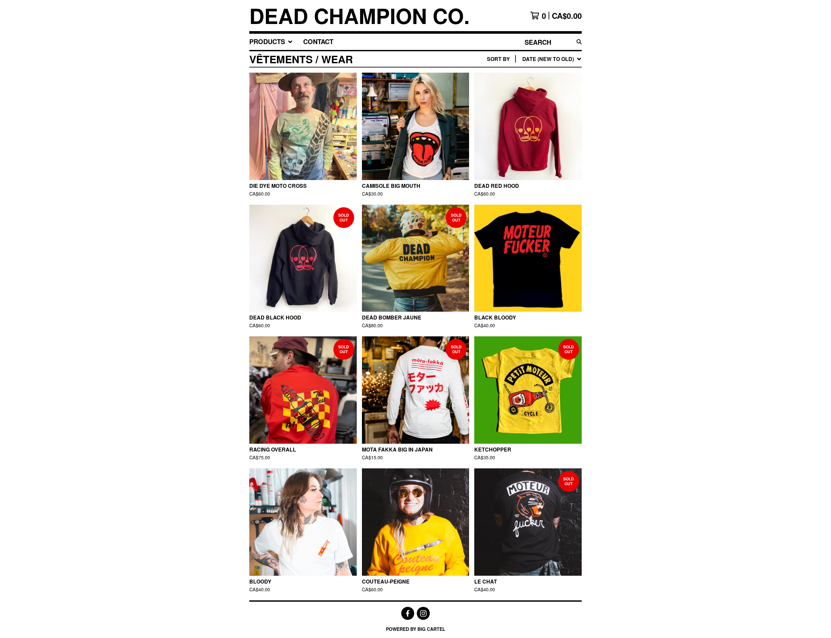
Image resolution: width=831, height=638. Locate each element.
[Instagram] (423, 613)
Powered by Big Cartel (415, 629)
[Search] (579, 42)
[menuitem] (271, 42)
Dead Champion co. (359, 15)
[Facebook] (407, 613)
